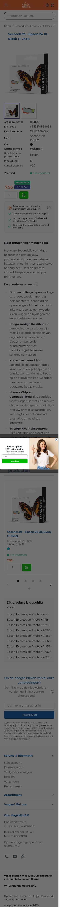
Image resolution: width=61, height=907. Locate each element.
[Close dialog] (56, 439)
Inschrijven (15, 461)
